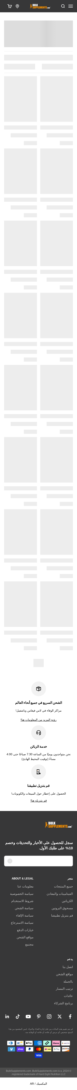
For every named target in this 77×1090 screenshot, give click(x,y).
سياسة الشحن (24, 908)
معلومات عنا (25, 886)
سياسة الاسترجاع (22, 922)
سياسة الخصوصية (21, 893)
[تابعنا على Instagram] (49, 1016)
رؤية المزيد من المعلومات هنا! (38, 719)
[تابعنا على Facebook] (70, 1016)
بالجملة (68, 981)
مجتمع (29, 944)
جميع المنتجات (63, 886)
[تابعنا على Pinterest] (38, 1016)
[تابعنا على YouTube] (28, 1016)
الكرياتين (67, 901)
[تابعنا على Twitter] (59, 1016)
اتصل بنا (68, 967)
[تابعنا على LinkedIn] (7, 1016)
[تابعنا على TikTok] (18, 1016)
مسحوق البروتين (62, 908)
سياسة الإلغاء (24, 915)
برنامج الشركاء (63, 1003)
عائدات (68, 996)
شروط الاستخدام (22, 901)
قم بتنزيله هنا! (38, 800)
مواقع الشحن (25, 937)
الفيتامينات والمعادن (60, 893)
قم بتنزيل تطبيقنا (62, 915)
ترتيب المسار (64, 988)
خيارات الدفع (25, 930)
